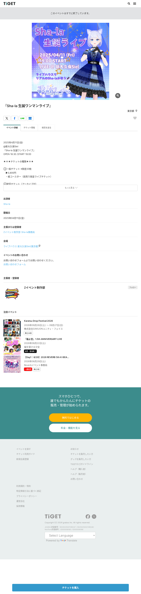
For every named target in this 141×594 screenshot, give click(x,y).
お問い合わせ (76, 479)
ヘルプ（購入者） (78, 469)
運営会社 (20, 501)
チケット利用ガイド (25, 454)
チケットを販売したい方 (81, 454)
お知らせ (74, 449)
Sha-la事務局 (28, 232)
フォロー (132, 287)
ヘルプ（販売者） (78, 474)
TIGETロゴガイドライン (81, 464)
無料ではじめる (70, 417)
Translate (72, 540)
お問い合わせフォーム (14, 264)
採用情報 (20, 506)
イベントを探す (23, 449)
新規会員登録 (22, 459)
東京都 (130, 111)
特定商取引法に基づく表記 (28, 491)
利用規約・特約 (23, 486)
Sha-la (6, 204)
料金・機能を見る (70, 427)
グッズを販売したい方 (80, 459)
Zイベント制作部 (11, 232)
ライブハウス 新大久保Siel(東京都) (21, 246)
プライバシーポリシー (26, 496)
